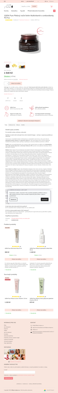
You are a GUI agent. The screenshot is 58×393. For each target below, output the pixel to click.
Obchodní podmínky (8, 335)
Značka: (35, 20)
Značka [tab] (23, 125)
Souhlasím (44, 199)
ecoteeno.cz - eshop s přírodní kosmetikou (32, 383)
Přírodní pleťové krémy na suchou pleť (20, 218)
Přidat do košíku (16, 83)
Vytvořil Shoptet (50, 390)
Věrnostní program (8, 341)
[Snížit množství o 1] (9, 84)
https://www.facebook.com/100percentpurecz (43, 327)
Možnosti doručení (23, 79)
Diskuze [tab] (18, 125)
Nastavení (13, 199)
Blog (22, 1)
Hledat (34, 6)
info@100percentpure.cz (38, 325)
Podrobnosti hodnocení (24, 20)
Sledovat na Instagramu (15, 361)
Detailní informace (8, 94)
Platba (5, 330)
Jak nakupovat (30, 1)
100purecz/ (35, 329)
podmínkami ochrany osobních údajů (26, 375)
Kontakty (6, 334)
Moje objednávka (8, 343)
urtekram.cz (19, 383)
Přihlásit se (8, 378)
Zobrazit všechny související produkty (29, 120)
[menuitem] (6, 11)
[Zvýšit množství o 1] (9, 82)
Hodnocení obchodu (8, 339)
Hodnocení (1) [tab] (12, 125)
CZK (46, 1)
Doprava (6, 328)
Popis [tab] (6, 125)
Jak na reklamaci (7, 332)
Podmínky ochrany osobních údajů (11, 337)
